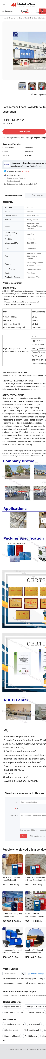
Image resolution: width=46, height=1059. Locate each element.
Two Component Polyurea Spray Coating (17, 983)
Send (23, 836)
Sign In (6, 184)
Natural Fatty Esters (36, 1012)
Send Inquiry (24, 132)
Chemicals (12, 18)
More (4, 1040)
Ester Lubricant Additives (13, 1012)
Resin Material (34, 1024)
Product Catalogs (37, 973)
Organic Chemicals (25, 18)
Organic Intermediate (12, 1006)
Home (4, 18)
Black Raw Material (31, 1030)
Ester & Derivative (40, 18)
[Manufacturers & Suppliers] (23, 4)
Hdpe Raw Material (11, 1030)
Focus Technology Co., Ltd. (31, 1049)
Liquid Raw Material (12, 1036)
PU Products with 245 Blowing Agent (13, 979)
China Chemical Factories (14, 1024)
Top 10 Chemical (31, 1036)
